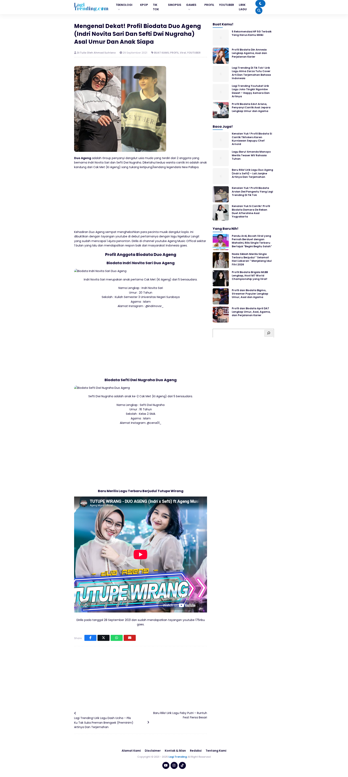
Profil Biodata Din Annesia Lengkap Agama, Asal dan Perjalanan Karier (249, 53)
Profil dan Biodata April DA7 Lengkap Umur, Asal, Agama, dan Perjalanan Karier (251, 311)
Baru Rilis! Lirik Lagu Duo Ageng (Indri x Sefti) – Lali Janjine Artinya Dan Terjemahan (252, 173)
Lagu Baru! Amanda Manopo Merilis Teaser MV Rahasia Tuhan (251, 155)
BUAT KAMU (161, 52)
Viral (183, 52)
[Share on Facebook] (90, 638)
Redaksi (196, 751)
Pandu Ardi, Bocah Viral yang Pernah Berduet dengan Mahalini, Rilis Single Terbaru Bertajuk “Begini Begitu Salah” (252, 241)
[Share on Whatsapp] (117, 638)
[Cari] (268, 333)
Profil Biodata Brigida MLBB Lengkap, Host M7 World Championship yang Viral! (250, 275)
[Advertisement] (140, 201)
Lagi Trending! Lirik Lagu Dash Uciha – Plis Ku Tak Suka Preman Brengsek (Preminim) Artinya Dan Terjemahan (103, 722)
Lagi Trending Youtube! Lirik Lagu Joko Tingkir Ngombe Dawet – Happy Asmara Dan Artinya (251, 91)
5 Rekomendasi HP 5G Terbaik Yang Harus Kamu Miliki (251, 33)
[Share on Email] (130, 638)
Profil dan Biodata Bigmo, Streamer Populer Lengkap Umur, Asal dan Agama (250, 293)
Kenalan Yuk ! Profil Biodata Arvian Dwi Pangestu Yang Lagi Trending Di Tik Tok (252, 191)
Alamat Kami (131, 751)
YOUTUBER (194, 52)
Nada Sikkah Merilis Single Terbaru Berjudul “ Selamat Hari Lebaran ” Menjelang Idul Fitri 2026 (252, 259)
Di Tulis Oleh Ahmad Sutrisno (96, 52)
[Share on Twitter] (103, 638)
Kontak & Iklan (175, 751)
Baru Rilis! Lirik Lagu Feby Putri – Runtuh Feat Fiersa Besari (180, 715)
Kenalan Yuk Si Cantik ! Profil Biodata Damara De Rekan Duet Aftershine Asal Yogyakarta (251, 211)
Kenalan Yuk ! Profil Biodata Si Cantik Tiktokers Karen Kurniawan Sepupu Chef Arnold (252, 139)
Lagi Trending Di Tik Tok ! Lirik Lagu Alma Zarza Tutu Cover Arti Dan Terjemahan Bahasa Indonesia (251, 73)
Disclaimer (153, 751)
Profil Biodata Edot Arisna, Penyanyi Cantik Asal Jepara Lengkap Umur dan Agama (251, 107)
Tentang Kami (216, 751)
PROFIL (174, 52)
